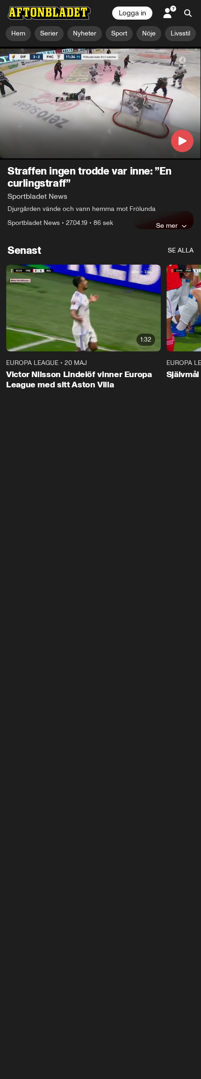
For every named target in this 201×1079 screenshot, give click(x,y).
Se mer (167, 225)
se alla (181, 250)
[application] (100, 103)
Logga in (132, 13)
